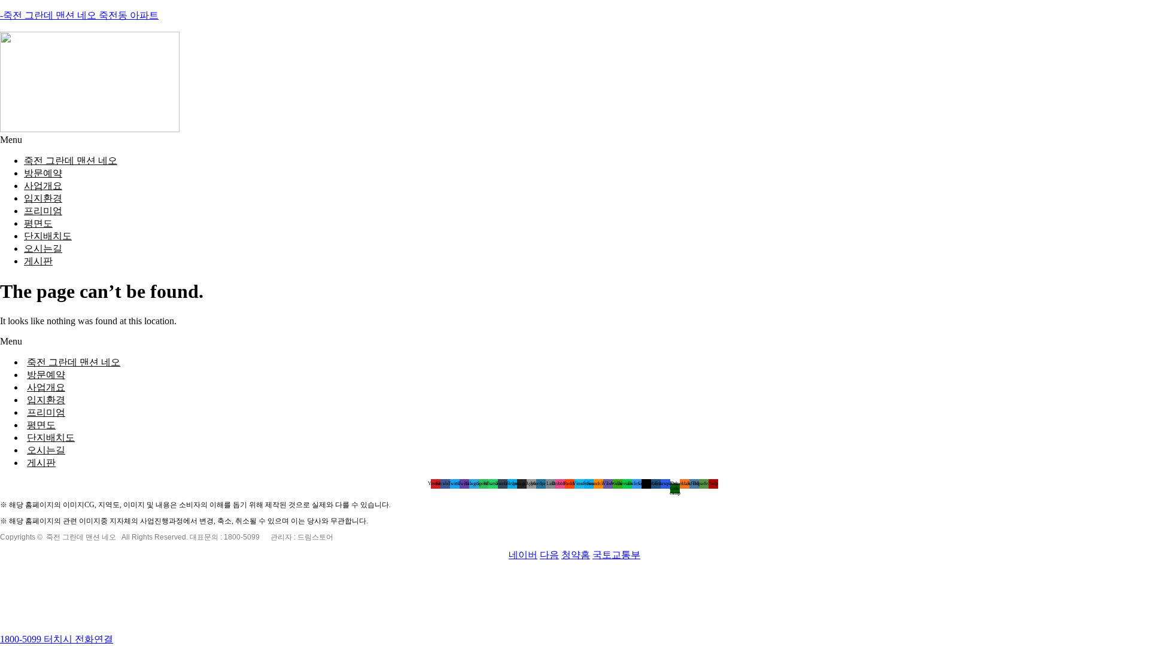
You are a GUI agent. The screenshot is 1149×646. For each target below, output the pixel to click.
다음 (549, 555)
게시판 (38, 261)
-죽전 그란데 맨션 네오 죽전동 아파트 (79, 15)
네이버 (523, 555)
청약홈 (575, 555)
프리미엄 (43, 211)
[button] (574, 140)
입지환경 (43, 198)
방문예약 (43, 173)
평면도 (38, 223)
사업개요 (43, 186)
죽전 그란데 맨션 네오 (70, 161)
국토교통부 (616, 555)
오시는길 (43, 248)
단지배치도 (48, 236)
